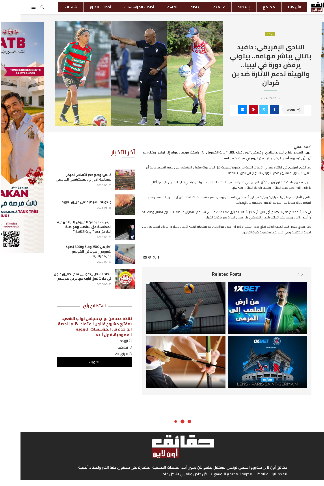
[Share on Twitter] (243, 109)
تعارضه (102, 347)
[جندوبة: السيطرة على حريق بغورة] (104, 204)
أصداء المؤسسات (119, 7)
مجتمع (248, 7)
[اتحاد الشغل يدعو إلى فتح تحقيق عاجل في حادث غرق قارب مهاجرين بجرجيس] (104, 279)
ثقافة (152, 7)
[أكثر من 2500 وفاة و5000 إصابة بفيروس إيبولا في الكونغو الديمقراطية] (104, 254)
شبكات (50, 7)
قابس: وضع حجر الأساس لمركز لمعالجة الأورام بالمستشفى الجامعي (63, 177)
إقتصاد (223, 7)
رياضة (175, 7)
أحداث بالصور (80, 7)
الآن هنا (274, 7)
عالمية (198, 7)
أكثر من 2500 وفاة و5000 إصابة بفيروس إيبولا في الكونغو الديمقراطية (68, 251)
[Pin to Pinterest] (232, 109)
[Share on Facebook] (254, 109)
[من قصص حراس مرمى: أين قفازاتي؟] (247, 308)
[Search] (21, 8)
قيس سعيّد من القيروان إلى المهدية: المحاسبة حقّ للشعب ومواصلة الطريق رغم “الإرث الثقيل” (63, 227)
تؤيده (103, 340)
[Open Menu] (13, 7)
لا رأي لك (101, 354)
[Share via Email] (222, 109)
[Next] (281, 274)
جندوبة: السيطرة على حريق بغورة (66, 202)
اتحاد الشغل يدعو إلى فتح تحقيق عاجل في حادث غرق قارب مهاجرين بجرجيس (62, 276)
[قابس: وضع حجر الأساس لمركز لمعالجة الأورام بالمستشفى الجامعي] (104, 180)
